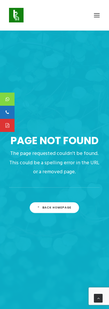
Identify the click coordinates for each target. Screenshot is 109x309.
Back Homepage (57, 208)
